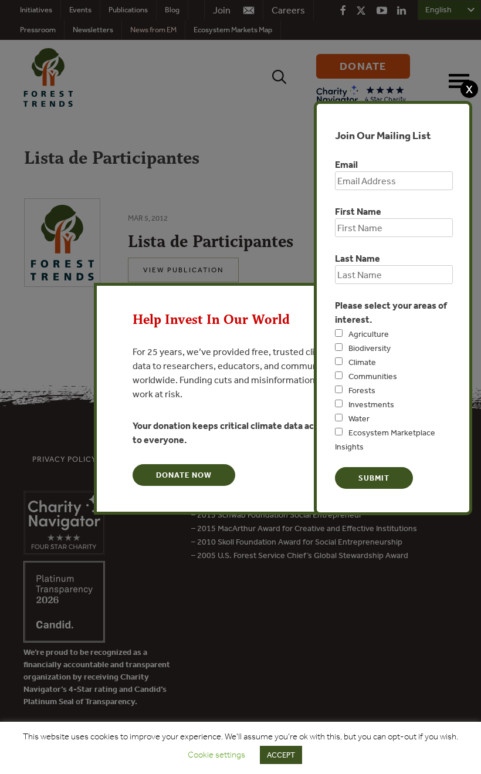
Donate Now (184, 475)
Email (346, 164)
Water (359, 418)
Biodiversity (369, 348)
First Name (358, 211)
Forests (361, 390)
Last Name (357, 258)
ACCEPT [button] (281, 755)
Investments (371, 404)
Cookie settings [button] (216, 754)
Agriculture (368, 334)
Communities (372, 376)
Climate (362, 362)
